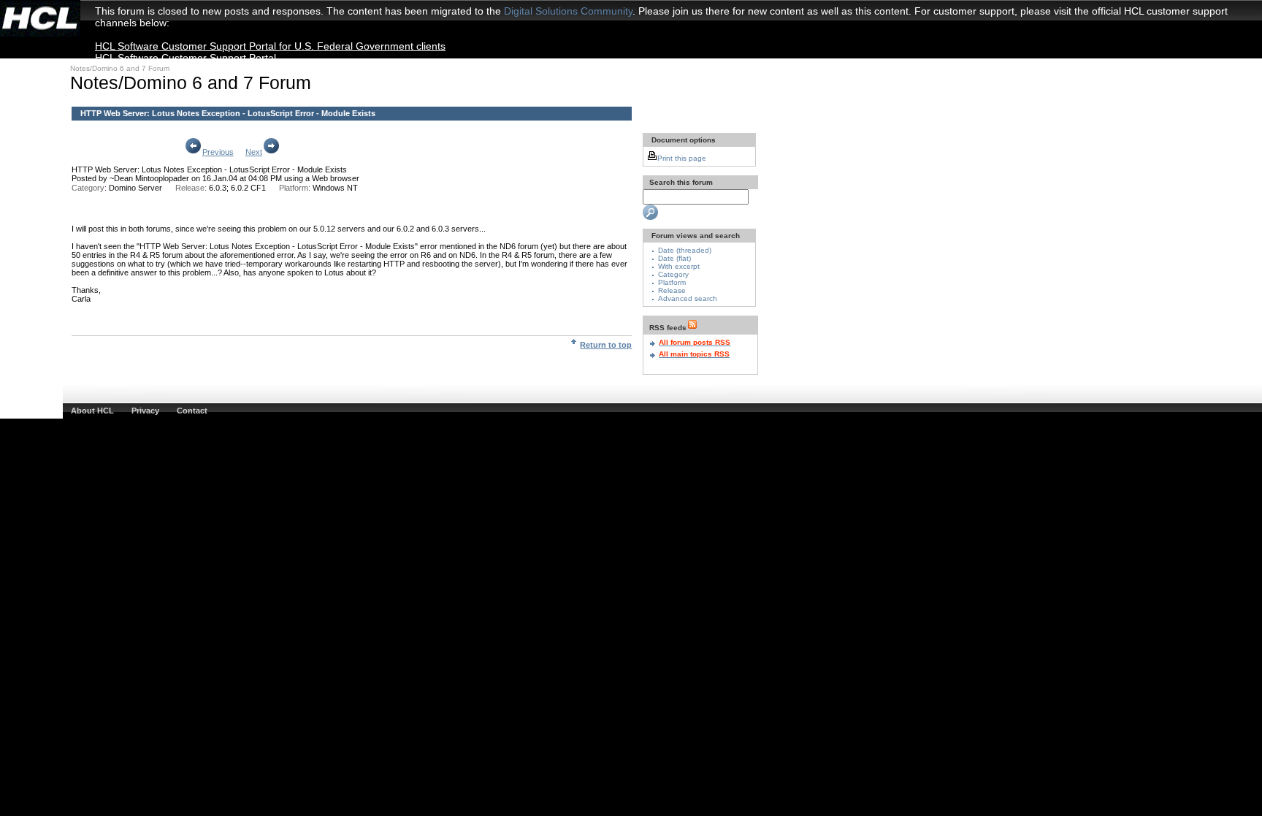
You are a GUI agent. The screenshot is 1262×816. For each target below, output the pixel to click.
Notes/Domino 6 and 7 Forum (119, 68)
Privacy (145, 410)
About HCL (92, 410)
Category (673, 274)
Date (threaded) (684, 250)
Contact (192, 410)
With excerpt (679, 266)
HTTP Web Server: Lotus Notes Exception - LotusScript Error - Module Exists (209, 169)
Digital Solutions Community (568, 11)
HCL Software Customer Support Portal (185, 58)
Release (672, 290)
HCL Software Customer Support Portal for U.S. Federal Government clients (270, 46)
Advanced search (687, 298)
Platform (672, 282)
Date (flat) (674, 258)
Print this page (681, 158)
